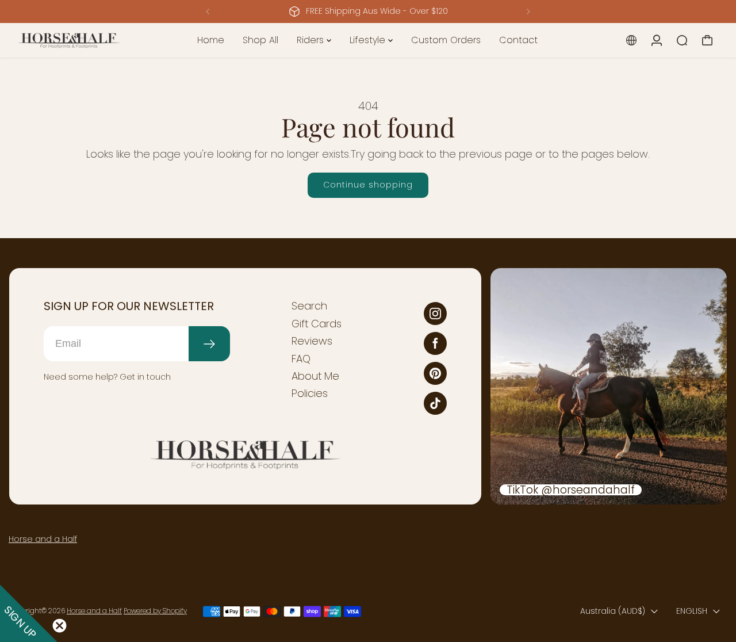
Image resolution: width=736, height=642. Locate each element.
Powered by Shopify (155, 611)
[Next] (528, 11)
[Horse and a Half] (89, 40)
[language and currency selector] (631, 40)
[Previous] (208, 11)
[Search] (681, 40)
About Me (315, 376)
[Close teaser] (59, 625)
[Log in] (656, 40)
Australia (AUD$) (612, 611)
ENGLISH (691, 611)
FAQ (301, 359)
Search (309, 306)
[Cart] (707, 40)
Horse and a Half (43, 539)
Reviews (312, 341)
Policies (310, 393)
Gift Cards (317, 324)
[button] (28, 613)
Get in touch (145, 377)
